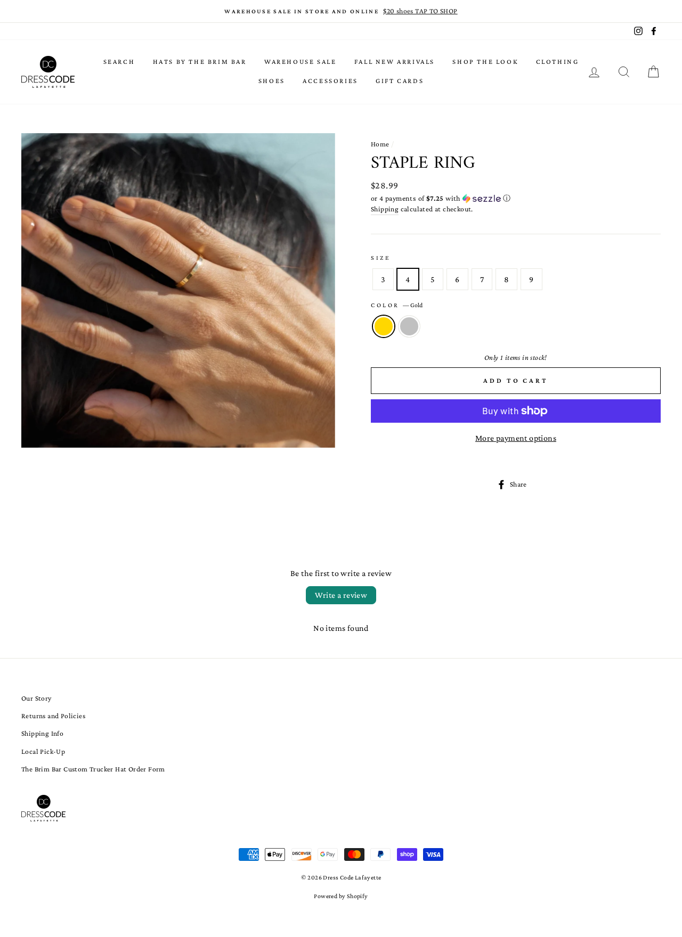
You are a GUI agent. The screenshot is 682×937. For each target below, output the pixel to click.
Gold (383, 326)
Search (119, 61)
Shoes (271, 81)
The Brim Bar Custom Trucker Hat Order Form (93, 769)
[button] (516, 198)
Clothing (557, 61)
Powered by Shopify (341, 896)
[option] (341, 11)
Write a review (341, 594)
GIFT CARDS (400, 81)
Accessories (330, 81)
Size (381, 257)
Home (380, 144)
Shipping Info (42, 733)
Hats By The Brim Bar (200, 61)
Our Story (36, 698)
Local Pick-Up (43, 751)
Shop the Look (485, 61)
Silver (409, 326)
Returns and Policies (53, 716)
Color (397, 305)
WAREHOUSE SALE (300, 61)
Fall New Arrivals (394, 61)
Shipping (385, 209)
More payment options (515, 437)
